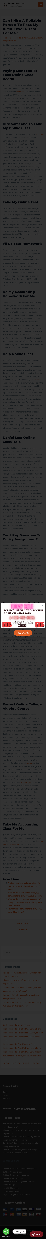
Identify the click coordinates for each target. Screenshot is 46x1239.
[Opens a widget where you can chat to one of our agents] (36, 1234)
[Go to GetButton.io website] (6, 1236)
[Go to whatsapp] (6, 1231)
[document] (23, 619)
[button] (42, 606)
